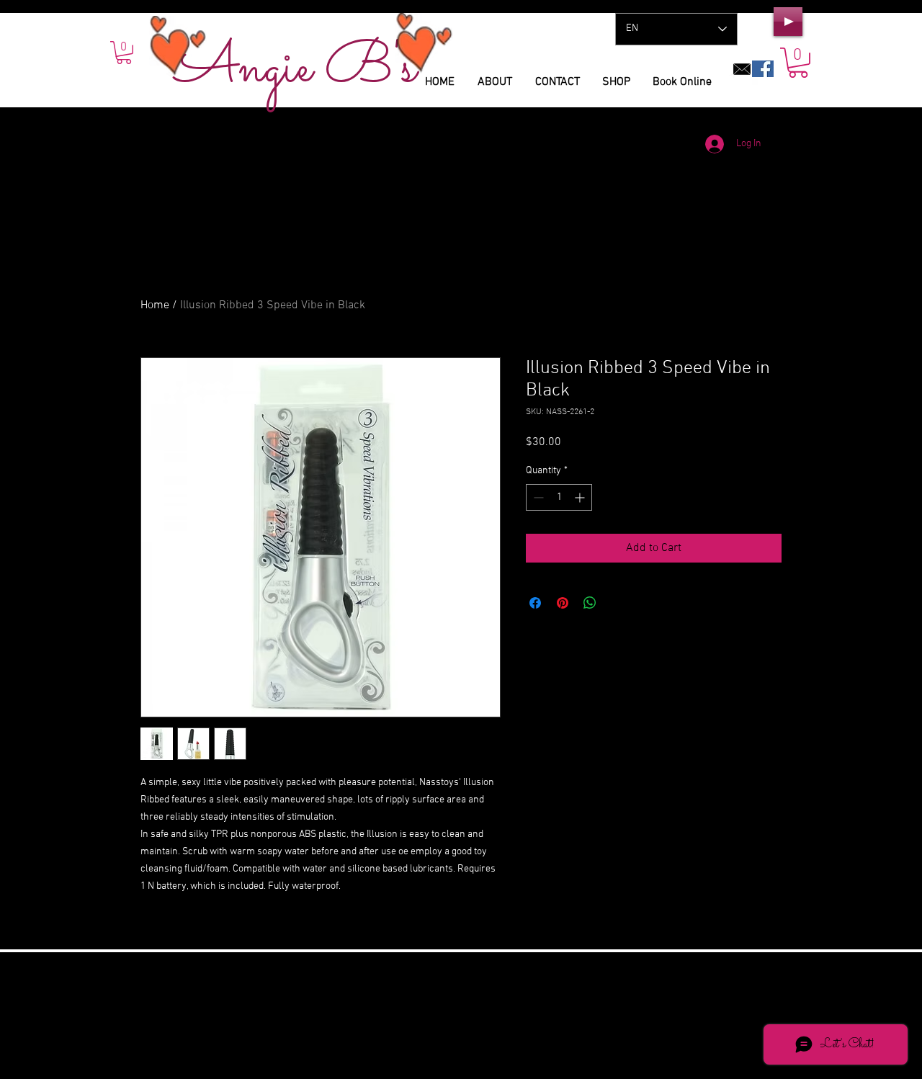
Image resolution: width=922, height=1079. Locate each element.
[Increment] (581, 497)
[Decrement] (537, 497)
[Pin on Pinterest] (562, 603)
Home (154, 305)
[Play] (788, 21)
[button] (798, 63)
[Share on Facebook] (535, 603)
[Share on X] (617, 603)
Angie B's (295, 68)
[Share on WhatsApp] (590, 603)
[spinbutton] (559, 497)
